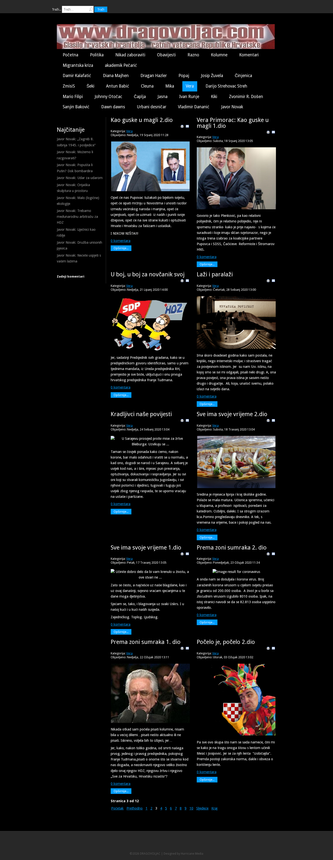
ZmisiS (69, 86)
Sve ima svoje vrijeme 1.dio (146, 547)
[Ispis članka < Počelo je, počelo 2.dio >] (268, 649)
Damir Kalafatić (77, 75)
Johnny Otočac (108, 96)
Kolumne (219, 54)
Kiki (214, 96)
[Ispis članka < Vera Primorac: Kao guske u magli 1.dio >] (268, 133)
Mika (169, 86)
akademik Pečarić (121, 65)
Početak (117, 808)
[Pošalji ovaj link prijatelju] (187, 127)
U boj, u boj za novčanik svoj (148, 274)
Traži (100, 9)
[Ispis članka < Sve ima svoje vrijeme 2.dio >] (268, 421)
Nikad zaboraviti (130, 54)
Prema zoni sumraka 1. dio (146, 642)
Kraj (214, 808)
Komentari (249, 54)
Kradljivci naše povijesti (141, 414)
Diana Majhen (116, 75)
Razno (193, 54)
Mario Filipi (73, 96)
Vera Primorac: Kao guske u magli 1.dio (233, 123)
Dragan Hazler (153, 75)
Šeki (90, 86)
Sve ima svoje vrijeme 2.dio (232, 414)
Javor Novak (232, 106)
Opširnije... (121, 248)
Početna (70, 54)
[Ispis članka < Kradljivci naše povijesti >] (182, 421)
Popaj (183, 75)
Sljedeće (202, 808)
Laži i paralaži (215, 274)
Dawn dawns (113, 106)
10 (191, 808)
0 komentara (120, 241)
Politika (97, 54)
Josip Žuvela (212, 75)
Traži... (56, 9)
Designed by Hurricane (179, 853)
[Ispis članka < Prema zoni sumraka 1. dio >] (182, 649)
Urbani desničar (151, 106)
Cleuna (147, 86)
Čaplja (140, 96)
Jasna (162, 96)
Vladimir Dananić (193, 106)
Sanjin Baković (76, 106)
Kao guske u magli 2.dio (142, 120)
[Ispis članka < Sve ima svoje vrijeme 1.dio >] (182, 555)
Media (199, 853)
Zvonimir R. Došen (246, 96)
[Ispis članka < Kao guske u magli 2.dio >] (182, 127)
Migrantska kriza (78, 65)
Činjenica (243, 75)
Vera (190, 86)
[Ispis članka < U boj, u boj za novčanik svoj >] (182, 281)
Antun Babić (117, 86)
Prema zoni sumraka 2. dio (232, 547)
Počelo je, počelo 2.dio (226, 642)
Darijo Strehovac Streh (226, 86)
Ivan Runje (189, 96)
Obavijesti (166, 54)
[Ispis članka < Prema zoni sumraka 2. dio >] (268, 555)
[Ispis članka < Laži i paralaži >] (268, 281)
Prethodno (135, 808)
